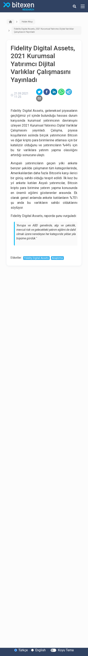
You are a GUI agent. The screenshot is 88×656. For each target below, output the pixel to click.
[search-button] (74, 6)
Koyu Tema (66, 650)
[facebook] (46, 92)
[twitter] (39, 92)
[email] (39, 98)
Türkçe (23, 650)
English (40, 650)
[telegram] (68, 92)
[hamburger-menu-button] (83, 6)
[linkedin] (54, 92)
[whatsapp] (61, 92)
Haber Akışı (27, 22)
